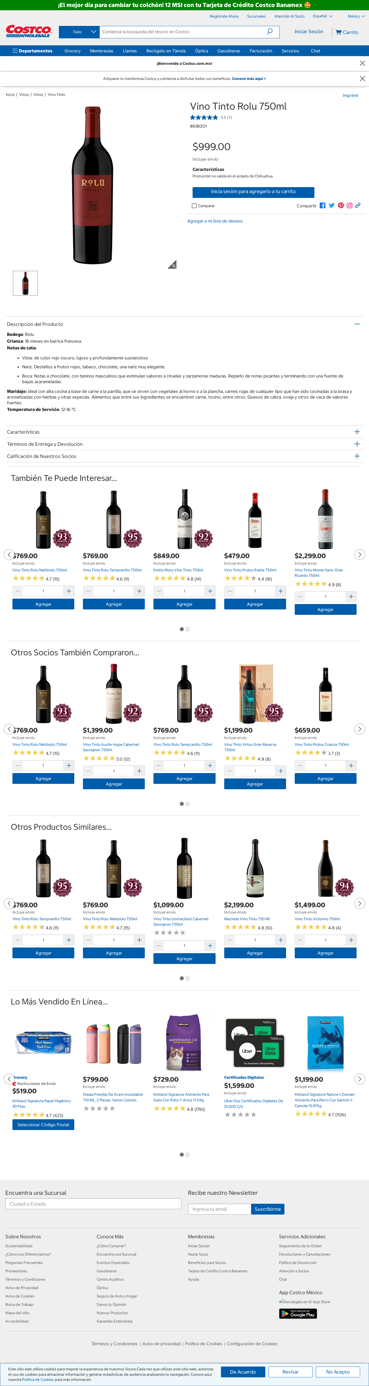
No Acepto (338, 1372)
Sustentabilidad (18, 1245)
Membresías (101, 50)
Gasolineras (228, 50)
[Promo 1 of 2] (181, 630)
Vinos (24, 94)
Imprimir (350, 95)
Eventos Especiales (113, 1262)
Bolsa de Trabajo (19, 1304)
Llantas (130, 50)
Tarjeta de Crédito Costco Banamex (217, 1271)
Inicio (10, 94)
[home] (28, 31)
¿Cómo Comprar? (111, 1245)
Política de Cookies (38, 1379)
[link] (322, 205)
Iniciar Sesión (309, 31)
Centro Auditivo (110, 1279)
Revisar (291, 1372)
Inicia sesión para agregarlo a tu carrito (253, 191)
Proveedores (16, 1271)
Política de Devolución (298, 1262)
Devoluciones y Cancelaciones (304, 1254)
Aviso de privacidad (161, 1343)
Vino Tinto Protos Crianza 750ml (322, 744)
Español (320, 16)
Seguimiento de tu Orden (300, 1245)
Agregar (43, 604)
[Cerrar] (362, 63)
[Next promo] (360, 554)
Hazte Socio (198, 1254)
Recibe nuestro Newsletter (223, 1192)
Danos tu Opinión (111, 1304)
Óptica (201, 50)
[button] (273, 31)
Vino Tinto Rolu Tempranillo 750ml (112, 570)
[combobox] (79, 32)
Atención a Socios (294, 1271)
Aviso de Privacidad (21, 1287)
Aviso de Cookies (19, 1296)
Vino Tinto (56, 94)
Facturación (261, 50)
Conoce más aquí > (249, 78)
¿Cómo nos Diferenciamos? (28, 1254)
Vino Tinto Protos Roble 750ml (250, 570)
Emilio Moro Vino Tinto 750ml (178, 570)
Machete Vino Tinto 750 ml (247, 918)
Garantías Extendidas (115, 1321)
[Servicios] (300, 50)
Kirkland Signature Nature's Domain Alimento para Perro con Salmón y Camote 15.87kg (325, 1100)
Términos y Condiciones (25, 1279)
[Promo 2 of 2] (187, 630)
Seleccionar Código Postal (43, 1124)
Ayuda (193, 1279)
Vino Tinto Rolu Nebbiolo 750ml (39, 570)
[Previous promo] (9, 554)
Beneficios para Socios (207, 1262)
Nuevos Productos (112, 1312)
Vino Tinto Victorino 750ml (317, 918)
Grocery (72, 50)
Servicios (290, 50)
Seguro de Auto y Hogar (117, 1296)
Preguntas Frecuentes (24, 1262)
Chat (315, 50)
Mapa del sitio (17, 1312)
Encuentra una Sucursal (35, 1192)
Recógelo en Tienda (166, 50)
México (354, 16)
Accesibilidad (17, 1321)
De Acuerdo (243, 1372)
